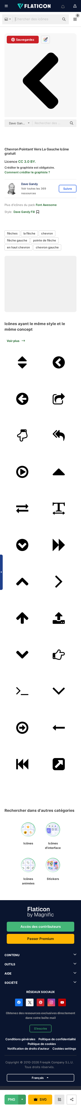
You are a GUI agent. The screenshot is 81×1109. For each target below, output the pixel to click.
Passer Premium (40, 939)
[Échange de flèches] (22, 508)
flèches (12, 233)
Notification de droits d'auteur (28, 1048)
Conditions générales (20, 1039)
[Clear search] (54, 19)
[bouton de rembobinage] (22, 764)
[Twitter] (30, 1002)
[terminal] (22, 691)
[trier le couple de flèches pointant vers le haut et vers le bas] (22, 362)
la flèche (29, 233)
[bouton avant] (58, 544)
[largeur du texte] (58, 508)
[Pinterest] (40, 1002)
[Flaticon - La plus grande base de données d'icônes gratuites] (34, 6)
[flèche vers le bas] (58, 691)
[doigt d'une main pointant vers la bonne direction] (58, 654)
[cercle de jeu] (22, 471)
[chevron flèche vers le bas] (22, 654)
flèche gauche (17, 240)
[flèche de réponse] (58, 435)
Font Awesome (46, 205)
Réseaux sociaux (40, 992)
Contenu (11, 955)
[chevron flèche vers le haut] (22, 581)
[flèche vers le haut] (58, 471)
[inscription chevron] (22, 544)
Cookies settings (64, 1048)
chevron (47, 233)
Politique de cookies (42, 1044)
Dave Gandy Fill (24, 212)
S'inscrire (40, 1028)
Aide (7, 973)
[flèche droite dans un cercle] (22, 727)
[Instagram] (51, 1002)
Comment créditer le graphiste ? (27, 172)
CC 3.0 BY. (27, 161)
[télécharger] (58, 618)
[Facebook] (19, 1002)
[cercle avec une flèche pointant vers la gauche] (22, 398)
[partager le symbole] (58, 398)
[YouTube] (62, 1002)
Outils (9, 964)
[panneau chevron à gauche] (58, 362)
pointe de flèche (44, 240)
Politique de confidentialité (57, 1039)
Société (11, 982)
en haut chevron (18, 247)
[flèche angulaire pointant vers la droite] (58, 581)
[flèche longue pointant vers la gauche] (58, 727)
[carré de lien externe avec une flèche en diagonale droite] (58, 764)
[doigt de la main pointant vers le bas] (22, 435)
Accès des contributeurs (40, 926)
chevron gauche (47, 247)
